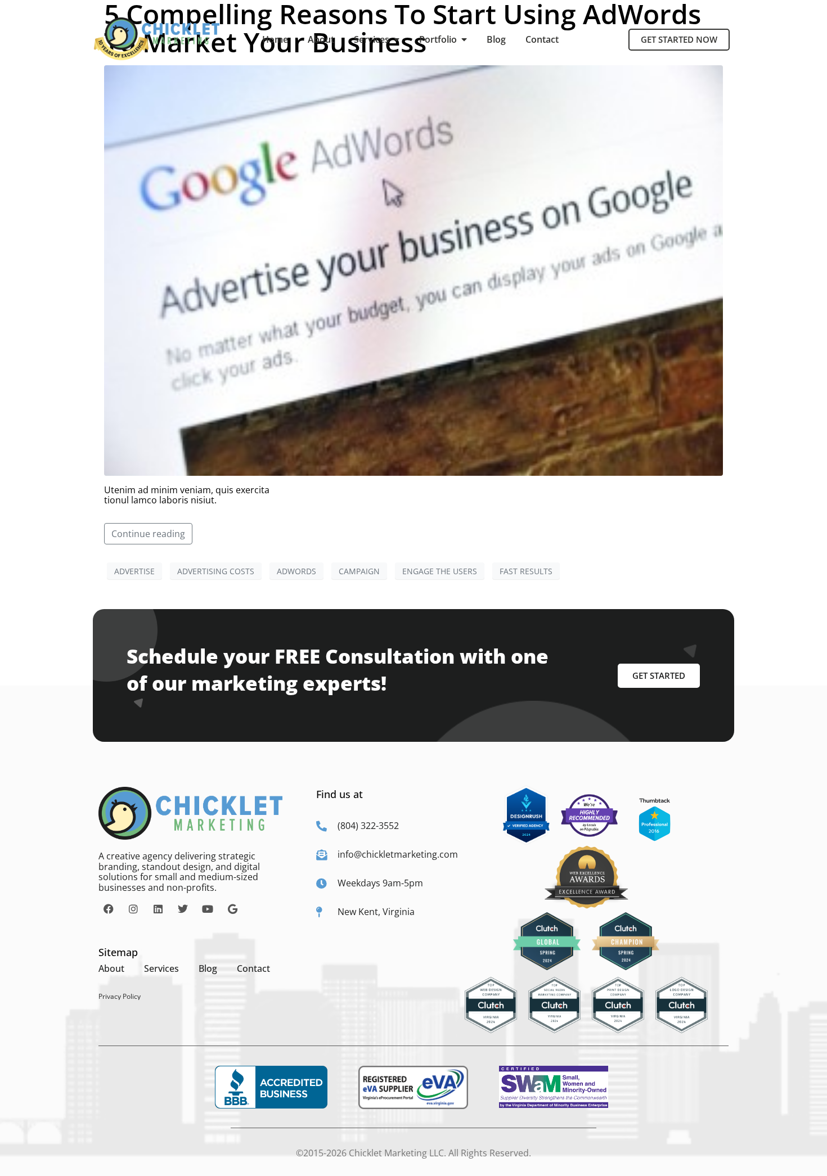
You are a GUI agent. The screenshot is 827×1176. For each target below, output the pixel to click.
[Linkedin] (158, 909)
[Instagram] (133, 909)
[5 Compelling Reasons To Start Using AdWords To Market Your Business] (413, 269)
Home (275, 39)
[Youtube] (207, 909)
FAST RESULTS (526, 571)
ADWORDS (296, 571)
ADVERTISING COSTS (215, 571)
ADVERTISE (134, 571)
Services (374, 39)
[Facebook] (108, 909)
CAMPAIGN (359, 571)
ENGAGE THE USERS (439, 571)
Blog (496, 39)
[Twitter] (183, 909)
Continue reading (148, 534)
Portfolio (440, 39)
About (321, 39)
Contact (542, 39)
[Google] (232, 909)
